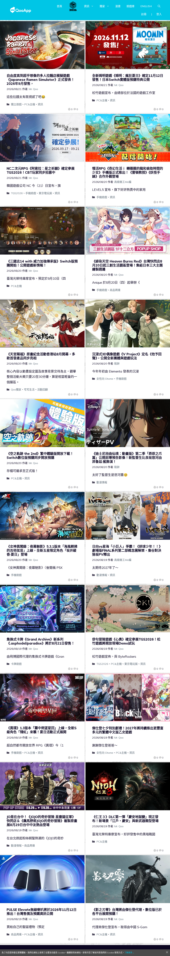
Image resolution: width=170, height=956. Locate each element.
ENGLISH (146, 6)
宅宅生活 (29, 389)
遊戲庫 (130, 6)
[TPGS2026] (73, 6)
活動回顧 (42, 389)
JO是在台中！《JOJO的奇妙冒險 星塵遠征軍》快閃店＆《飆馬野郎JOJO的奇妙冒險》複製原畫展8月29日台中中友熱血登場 (42, 821)
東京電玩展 (45, 193)
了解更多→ (129, 952)
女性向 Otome (104, 378)
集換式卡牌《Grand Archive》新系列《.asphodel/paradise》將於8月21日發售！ (41, 641)
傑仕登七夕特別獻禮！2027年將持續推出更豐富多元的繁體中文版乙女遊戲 (127, 730)
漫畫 (118, 6)
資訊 (86, 6)
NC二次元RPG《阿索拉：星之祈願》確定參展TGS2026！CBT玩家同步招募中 (41, 170)
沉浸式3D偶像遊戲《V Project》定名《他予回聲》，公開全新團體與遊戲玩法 (127, 356)
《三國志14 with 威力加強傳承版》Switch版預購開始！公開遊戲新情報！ (42, 263)
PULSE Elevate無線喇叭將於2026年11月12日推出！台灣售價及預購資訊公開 (42, 912)
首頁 (59, 6)
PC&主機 (29, 104)
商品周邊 (115, 290)
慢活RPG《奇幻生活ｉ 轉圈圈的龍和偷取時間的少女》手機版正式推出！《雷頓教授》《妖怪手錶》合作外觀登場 (127, 172)
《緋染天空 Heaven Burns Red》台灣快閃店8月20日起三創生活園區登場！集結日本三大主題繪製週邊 (127, 265)
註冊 (143, 14)
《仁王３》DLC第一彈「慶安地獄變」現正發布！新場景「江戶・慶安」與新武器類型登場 (125, 819)
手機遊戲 (30, 193)
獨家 (102, 6)
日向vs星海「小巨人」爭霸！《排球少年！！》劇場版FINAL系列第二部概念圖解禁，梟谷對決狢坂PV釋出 (127, 550)
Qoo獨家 (16, 389)
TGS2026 (17, 193)
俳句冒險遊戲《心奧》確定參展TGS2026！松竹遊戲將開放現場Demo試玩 (126, 641)
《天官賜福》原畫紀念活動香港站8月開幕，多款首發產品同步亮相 (41, 356)
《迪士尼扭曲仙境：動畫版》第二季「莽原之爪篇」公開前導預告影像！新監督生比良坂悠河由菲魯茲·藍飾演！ (127, 458)
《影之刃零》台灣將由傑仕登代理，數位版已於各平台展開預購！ (127, 912)
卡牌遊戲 (16, 664)
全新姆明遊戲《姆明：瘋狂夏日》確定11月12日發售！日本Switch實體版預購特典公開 (127, 78)
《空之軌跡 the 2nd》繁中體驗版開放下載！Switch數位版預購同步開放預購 (40, 456)
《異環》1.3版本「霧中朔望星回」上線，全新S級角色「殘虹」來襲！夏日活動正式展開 (42, 730)
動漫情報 (101, 482)
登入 (159, 14)
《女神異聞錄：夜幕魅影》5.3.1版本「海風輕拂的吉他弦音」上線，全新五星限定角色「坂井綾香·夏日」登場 (42, 550)
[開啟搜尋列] (159, 6)
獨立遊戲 (16, 104)
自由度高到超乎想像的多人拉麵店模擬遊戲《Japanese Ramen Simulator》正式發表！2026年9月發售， (40, 80)
